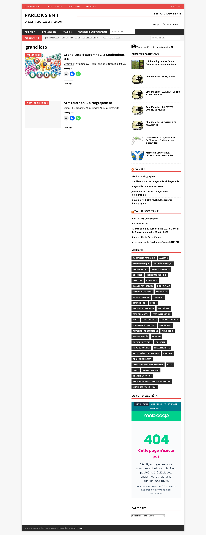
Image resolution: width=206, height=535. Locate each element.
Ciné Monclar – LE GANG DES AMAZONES (161, 123)
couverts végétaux (143, 286)
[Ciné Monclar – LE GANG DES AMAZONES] (138, 125)
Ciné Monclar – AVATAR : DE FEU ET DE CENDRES (163, 93)
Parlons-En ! (49, 31)
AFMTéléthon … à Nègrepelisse (88, 103)
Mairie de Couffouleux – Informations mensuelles (159, 154)
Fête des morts (140, 314)
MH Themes (78, 528)
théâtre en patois (142, 376)
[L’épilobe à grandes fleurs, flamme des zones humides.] (138, 64)
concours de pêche (156, 275)
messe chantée (140, 336)
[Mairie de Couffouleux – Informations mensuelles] (138, 155)
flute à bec (163, 308)
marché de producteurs (145, 331)
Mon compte (74, 6)
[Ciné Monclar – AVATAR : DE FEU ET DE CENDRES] (138, 95)
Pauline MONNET (141, 348)
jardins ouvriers (169, 319)
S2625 (135, 370)
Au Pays (29, 31)
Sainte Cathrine (151, 370)
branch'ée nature (161, 269)
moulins (156, 336)
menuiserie (167, 331)
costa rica (151, 280)
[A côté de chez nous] (43, 114)
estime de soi (139, 303)
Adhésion (92, 6)
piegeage (167, 353)
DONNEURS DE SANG (142, 291)
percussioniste (162, 348)
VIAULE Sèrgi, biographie (145, 218)
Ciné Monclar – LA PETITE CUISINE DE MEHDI (159, 108)
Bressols (137, 275)
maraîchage (165, 325)
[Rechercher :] (166, 37)
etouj (153, 303)
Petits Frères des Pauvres (146, 353)
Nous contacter (55, 6)
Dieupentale (163, 286)
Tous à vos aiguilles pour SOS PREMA (151, 381)
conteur (137, 280)
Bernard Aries (140, 269)
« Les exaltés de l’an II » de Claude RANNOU (155, 242)
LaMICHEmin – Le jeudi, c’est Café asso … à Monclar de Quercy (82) (161, 140)
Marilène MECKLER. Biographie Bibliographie (155, 181)
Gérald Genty (150, 319)
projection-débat (142, 359)
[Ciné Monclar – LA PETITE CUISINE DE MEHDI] (138, 110)
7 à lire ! (139, 169)
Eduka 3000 (161, 291)
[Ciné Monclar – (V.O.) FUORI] (138, 79)
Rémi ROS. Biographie (143, 176)
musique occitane (142, 342)
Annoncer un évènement (92, 31)
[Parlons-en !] (43, 66)
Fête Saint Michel (161, 314)
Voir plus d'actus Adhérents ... (167, 24)
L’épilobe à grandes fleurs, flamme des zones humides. (161, 62)
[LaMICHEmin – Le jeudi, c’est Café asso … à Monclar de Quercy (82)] (138, 140)
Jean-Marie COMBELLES (144, 325)
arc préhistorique (163, 263)
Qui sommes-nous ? (33, 6)
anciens (163, 258)
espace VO (158, 297)
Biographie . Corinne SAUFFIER (147, 186)
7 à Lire (67, 31)
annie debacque (141, 263)
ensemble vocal (141, 297)
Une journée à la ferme (145, 387)
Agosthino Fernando (144, 258)
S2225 (170, 364)
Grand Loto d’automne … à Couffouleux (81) (94, 57)
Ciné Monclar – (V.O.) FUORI (160, 76)
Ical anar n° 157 (140, 223)
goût (135, 319)
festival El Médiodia (143, 308)
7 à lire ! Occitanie (146, 211)
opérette (160, 342)
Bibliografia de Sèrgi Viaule (146, 237)
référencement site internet (148, 364)
